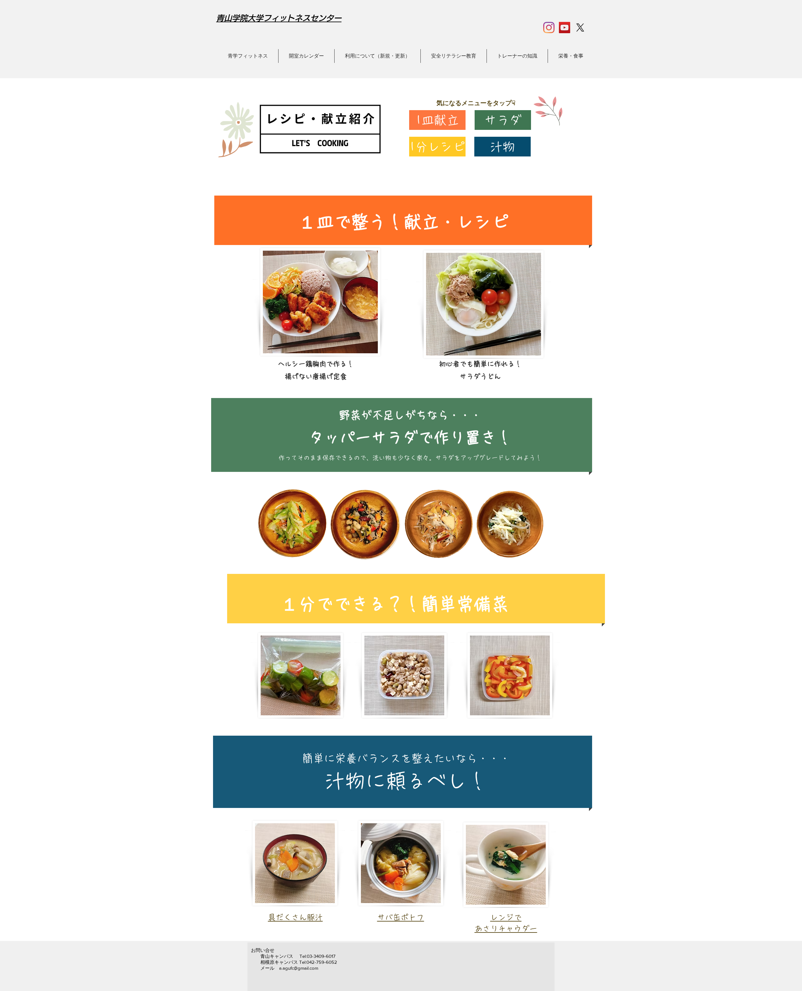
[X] (580, 27)
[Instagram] (549, 27)
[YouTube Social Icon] (564, 27)
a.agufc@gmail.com (298, 968)
